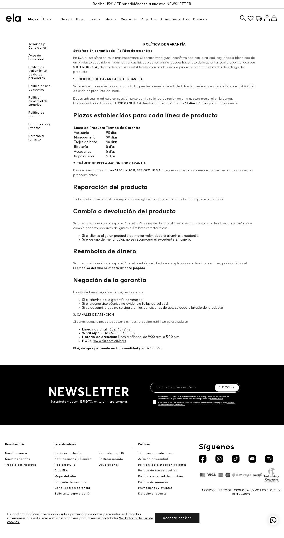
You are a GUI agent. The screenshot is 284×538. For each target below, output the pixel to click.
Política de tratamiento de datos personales (37, 72)
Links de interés (65, 444)
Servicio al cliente (68, 453)
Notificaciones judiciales (73, 459)
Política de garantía (36, 114)
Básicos (200, 19)
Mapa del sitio (65, 476)
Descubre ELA (14, 444)
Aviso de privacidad (153, 459)
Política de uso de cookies (39, 88)
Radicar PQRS (65, 464)
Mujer (33, 19)
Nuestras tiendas (17, 459)
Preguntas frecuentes (70, 482)
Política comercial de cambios (38, 101)
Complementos (175, 19)
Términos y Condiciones (37, 46)
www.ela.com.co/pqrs (109, 341)
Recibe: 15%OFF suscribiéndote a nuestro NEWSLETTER (142, 4)
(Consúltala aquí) (216, 399)
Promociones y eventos (155, 488)
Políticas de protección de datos (162, 464)
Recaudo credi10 (111, 453)
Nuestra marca (16, 453)
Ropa (81, 19)
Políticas (144, 444)
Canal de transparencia (72, 488)
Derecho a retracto (36, 137)
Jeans (95, 19)
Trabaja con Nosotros (20, 464)
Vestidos (129, 19)
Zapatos (149, 19)
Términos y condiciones (155, 453)
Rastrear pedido (111, 459)
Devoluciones (109, 464)
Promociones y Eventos (39, 126)
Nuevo (66, 19)
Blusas (111, 19)
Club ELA (61, 470)
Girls (47, 19)
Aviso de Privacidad (36, 57)
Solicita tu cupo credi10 (72, 493)
